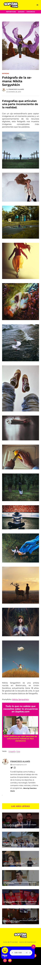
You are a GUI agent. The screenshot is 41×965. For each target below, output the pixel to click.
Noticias (5, 73)
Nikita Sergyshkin (20, 699)
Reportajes (11, 12)
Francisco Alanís (16, 89)
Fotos (18, 751)
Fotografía (12, 751)
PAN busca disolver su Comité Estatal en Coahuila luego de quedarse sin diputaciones (19, 844)
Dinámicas (31, 12)
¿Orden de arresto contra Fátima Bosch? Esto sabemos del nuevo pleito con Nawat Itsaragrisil (19, 863)
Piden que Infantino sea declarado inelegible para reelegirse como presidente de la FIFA (19, 825)
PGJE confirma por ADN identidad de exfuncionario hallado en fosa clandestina (19, 883)
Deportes (6, 823)
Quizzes (21, 12)
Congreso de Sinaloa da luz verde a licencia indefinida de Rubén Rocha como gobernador (20, 921)
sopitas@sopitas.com (20, 764)
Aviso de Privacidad (10, 942)
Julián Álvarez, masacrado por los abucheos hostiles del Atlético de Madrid (20, 902)
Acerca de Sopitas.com (27, 942)
